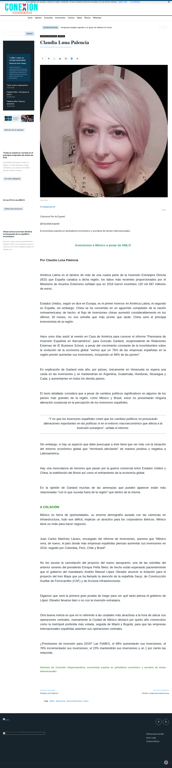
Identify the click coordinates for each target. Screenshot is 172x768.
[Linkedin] (59, 58)
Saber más (122, 2)
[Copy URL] (77, 58)
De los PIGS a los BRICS (14, 200)
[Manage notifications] (166, 762)
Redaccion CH (49, 207)
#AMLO (52, 701)
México (86, 701)
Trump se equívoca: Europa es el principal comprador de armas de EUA (18, 155)
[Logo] (43, 8)
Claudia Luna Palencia (49, 693)
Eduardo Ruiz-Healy (17, 63)
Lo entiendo (135, 2)
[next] (165, 27)
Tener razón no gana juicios (17, 85)
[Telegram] (71, 58)
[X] (48, 58)
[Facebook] (42, 58)
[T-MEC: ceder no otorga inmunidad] (18, 49)
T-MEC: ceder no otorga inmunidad (17, 58)
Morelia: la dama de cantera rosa (155, 693)
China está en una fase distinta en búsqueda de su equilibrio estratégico (17, 233)
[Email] (65, 58)
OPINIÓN (61, 36)
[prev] (161, 27)
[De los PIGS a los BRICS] (18, 190)
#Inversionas (61, 701)
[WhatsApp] (54, 58)
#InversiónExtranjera (74, 701)
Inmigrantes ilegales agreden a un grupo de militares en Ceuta (86, 27)
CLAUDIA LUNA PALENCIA (48, 36)
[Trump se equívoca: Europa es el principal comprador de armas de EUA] (18, 143)
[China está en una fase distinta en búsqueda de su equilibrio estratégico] (18, 222)
